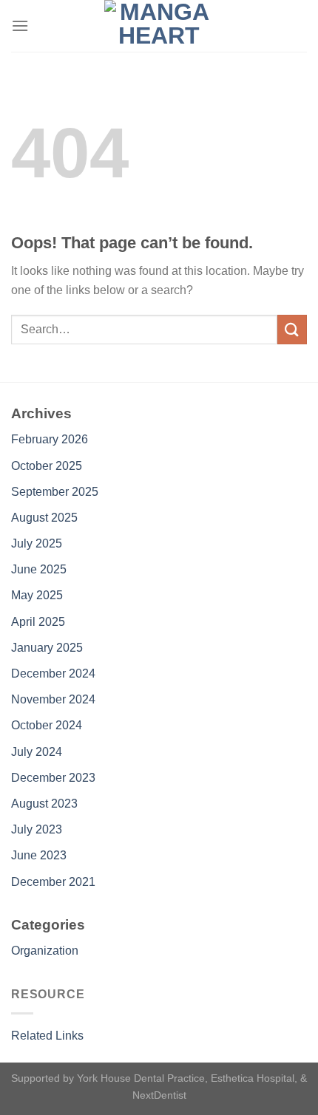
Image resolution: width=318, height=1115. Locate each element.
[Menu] (20, 25)
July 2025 (36, 543)
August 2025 (44, 517)
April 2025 (38, 622)
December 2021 (53, 882)
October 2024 (46, 725)
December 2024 (53, 673)
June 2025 (39, 569)
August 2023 (44, 803)
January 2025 (47, 647)
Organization (44, 950)
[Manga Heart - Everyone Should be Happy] (159, 26)
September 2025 (54, 491)
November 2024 (53, 699)
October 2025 (46, 466)
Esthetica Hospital (252, 1078)
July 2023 (36, 829)
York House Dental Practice (141, 1078)
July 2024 (36, 752)
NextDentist (159, 1095)
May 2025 (37, 595)
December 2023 (53, 777)
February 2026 (49, 439)
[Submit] (292, 329)
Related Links (47, 1035)
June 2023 (39, 855)
